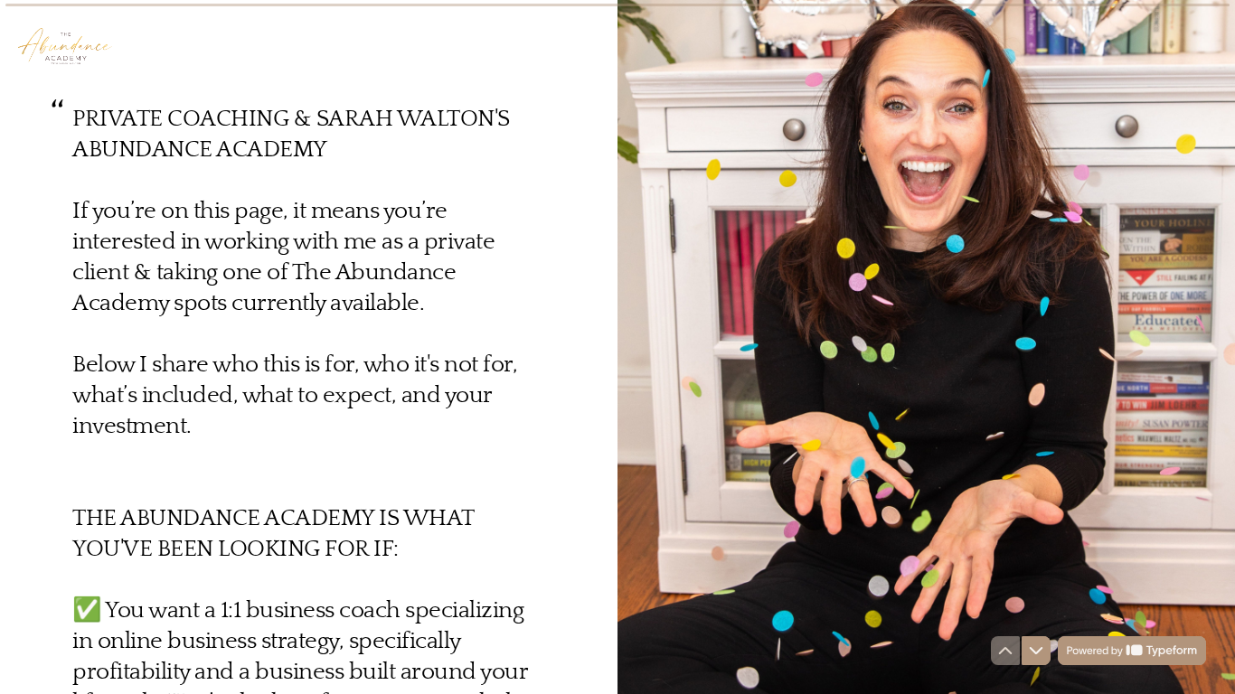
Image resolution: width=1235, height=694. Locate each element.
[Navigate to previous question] (1005, 650)
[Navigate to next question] (1036, 650)
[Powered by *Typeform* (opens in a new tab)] (1132, 650)
